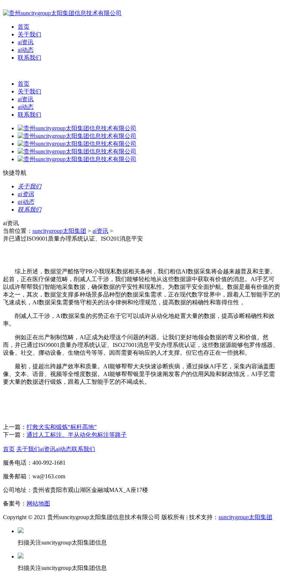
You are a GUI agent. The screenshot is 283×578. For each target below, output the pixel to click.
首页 (23, 27)
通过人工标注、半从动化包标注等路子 (77, 435)
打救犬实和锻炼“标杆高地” (62, 427)
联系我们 (29, 57)
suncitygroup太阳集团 (59, 231)
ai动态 (26, 50)
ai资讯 (26, 42)
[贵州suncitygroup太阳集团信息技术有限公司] (62, 13)
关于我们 (29, 34)
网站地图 (38, 503)
